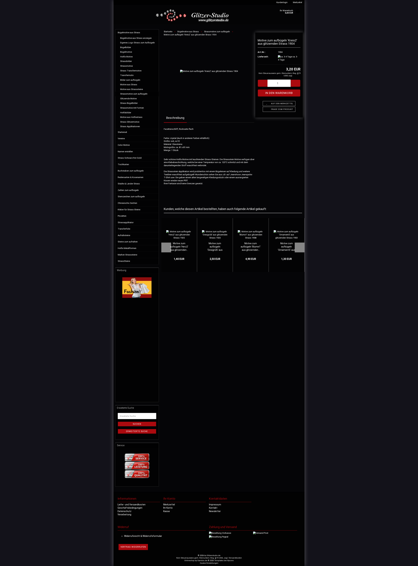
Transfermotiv (127, 75)
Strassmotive (126, 66)
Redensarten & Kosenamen (130, 177)
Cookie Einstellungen (209, 563)
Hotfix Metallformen (127, 248)
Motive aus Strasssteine (131, 89)
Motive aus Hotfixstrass (131, 117)
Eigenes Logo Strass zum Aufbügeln (137, 42)
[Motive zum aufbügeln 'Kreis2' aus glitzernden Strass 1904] (209, 71)
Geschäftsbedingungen (130, 507)
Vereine (121, 138)
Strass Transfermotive (130, 70)
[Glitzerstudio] (193, 16)
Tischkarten (123, 164)
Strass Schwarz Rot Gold (130, 158)
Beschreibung (175, 117)
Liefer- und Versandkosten (131, 504)
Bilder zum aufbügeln (130, 80)
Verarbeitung (124, 514)
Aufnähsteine (124, 235)
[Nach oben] (409, 561)
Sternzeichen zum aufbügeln (131, 196)
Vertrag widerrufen (133, 547)
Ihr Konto (168, 507)
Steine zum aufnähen (128, 241)
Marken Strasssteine (127, 254)
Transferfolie (124, 229)
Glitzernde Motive (128, 98)
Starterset (122, 132)
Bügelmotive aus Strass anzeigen (136, 38)
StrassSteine (124, 261)
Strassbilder (126, 61)
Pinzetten (122, 216)
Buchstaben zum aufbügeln (131, 171)
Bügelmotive (126, 52)
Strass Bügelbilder (129, 103)
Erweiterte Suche (137, 431)
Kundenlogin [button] (282, 2)
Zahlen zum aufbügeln (128, 190)
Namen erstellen (125, 151)
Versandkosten (235, 558)
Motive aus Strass (128, 84)
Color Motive (124, 145)
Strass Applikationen (130, 126)
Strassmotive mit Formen (132, 108)
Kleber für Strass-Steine (129, 209)
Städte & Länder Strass (129, 183)
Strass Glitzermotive (129, 122)
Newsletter (215, 511)
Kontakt (213, 507)
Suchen (137, 424)
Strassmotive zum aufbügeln (133, 94)
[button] (262, 83)
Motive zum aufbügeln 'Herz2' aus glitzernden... (179, 246)
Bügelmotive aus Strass (129, 32)
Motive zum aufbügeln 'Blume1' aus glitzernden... (251, 246)
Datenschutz (124, 511)
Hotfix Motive (126, 56)
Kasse (166, 511)
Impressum (215, 504)
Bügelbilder (125, 47)
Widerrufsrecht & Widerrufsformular (143, 536)
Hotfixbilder (125, 112)
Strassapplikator (126, 222)
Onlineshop (189, 560)
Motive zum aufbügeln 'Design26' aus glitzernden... (215, 247)
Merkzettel (297, 2)
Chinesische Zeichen (127, 203)
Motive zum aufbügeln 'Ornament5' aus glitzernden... (286, 247)
